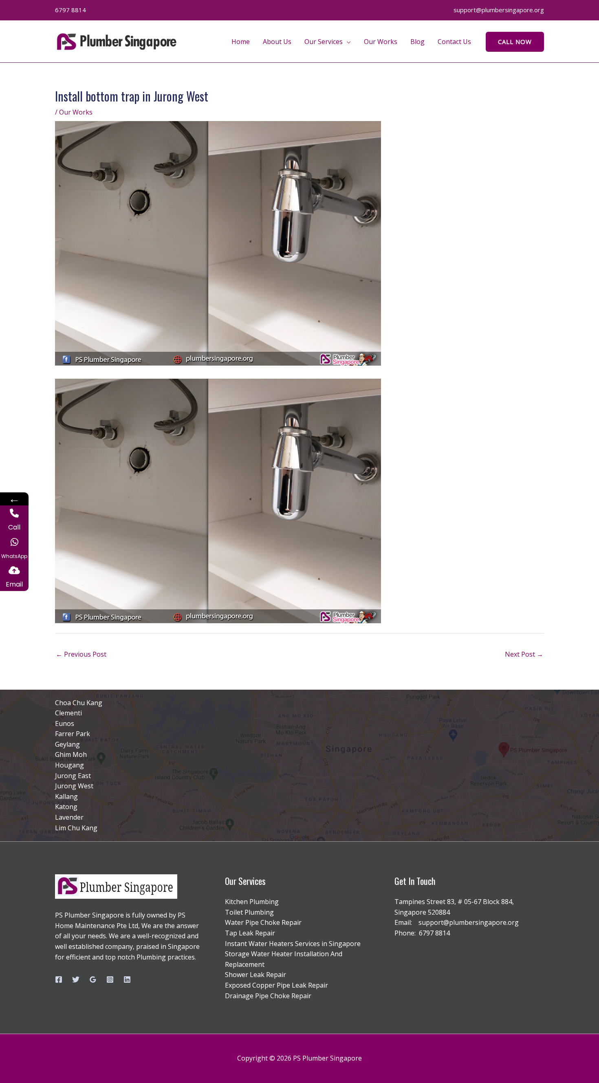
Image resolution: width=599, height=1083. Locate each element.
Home (240, 41)
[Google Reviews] (93, 979)
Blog (417, 41)
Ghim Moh (71, 754)
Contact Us (454, 41)
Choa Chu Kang (78, 702)
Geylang (67, 744)
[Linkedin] (127, 979)
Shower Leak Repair (255, 974)
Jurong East (73, 775)
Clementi (68, 712)
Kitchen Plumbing (252, 901)
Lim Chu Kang (76, 827)
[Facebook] (58, 979)
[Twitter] (75, 979)
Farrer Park (72, 733)
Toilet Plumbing (249, 912)
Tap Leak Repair (250, 933)
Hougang (69, 765)
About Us (277, 41)
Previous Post (81, 654)
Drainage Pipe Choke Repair (268, 995)
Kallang (66, 796)
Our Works (380, 41)
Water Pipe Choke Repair (263, 922)
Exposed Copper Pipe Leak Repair (276, 985)
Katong (66, 806)
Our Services (323, 41)
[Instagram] (110, 979)
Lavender (69, 817)
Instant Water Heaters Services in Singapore (293, 943)
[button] (515, 42)
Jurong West (74, 785)
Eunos (64, 723)
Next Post (524, 654)
